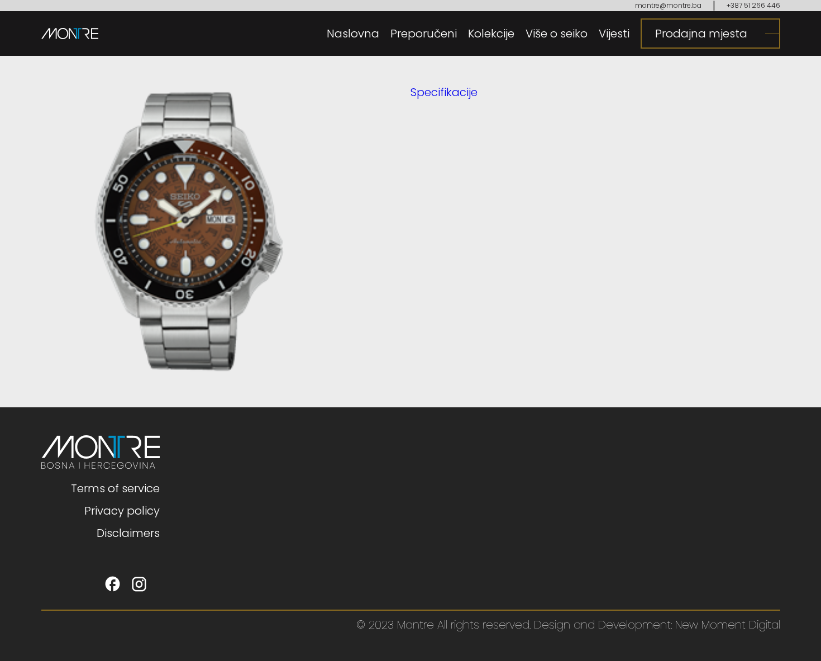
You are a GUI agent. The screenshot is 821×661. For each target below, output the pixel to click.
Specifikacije (444, 92)
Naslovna (353, 33)
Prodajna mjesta (701, 33)
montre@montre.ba (668, 5)
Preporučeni (423, 33)
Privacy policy (122, 511)
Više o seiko (557, 33)
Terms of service (115, 488)
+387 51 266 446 (753, 5)
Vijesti (614, 33)
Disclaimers (128, 533)
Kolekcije (491, 33)
